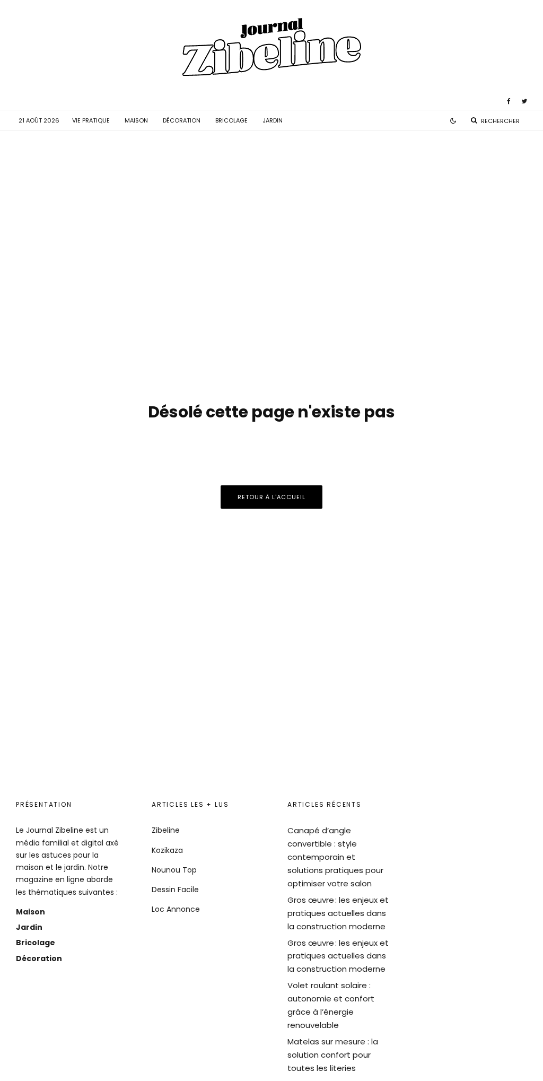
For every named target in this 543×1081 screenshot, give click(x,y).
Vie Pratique (91, 120)
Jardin (272, 120)
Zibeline (166, 830)
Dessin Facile (175, 889)
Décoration (181, 120)
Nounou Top (174, 870)
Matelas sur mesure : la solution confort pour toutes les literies (332, 1055)
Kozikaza (167, 850)
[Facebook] (509, 101)
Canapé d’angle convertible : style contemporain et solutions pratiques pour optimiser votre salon (335, 857)
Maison (136, 120)
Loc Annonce (176, 909)
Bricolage (231, 120)
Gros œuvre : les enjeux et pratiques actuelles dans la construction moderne (338, 913)
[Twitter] (524, 101)
